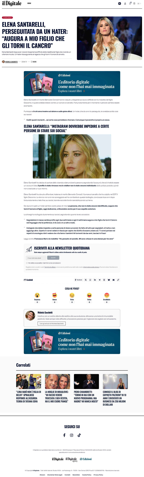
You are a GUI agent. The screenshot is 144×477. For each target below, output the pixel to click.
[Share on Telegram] (99, 280)
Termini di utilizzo (50, 267)
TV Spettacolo (7, 17)
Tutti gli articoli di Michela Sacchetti (52, 323)
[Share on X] (86, 280)
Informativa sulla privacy (91, 267)
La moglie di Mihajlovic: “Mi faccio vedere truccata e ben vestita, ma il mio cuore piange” (56, 396)
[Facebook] (64, 435)
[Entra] (125, 4)
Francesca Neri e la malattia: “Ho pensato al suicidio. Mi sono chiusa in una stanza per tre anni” (74, 238)
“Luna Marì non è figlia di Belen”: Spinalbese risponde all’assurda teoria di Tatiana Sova (28, 396)
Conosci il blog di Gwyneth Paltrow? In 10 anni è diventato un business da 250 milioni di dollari (114, 398)
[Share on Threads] (104, 280)
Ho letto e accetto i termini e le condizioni (44, 263)
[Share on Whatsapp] (90, 280)
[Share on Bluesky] (109, 280)
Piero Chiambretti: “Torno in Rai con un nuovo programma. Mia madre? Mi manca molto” (86, 396)
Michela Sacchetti (11, 62)
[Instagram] (72, 435)
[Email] (113, 280)
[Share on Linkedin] (95, 280)
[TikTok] (79, 435)
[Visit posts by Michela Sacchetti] (3, 61)
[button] (119, 3)
